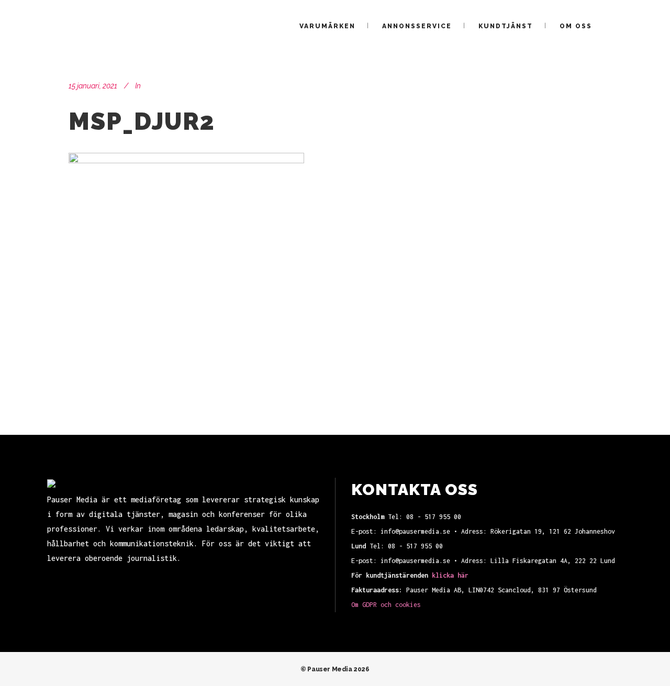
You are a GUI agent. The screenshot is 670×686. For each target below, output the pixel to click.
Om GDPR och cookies (386, 605)
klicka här (450, 575)
